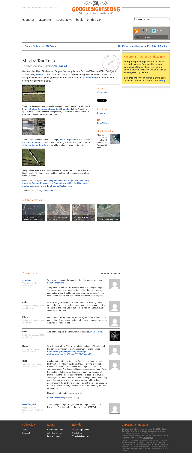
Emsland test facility (63, 183)
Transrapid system (40, 183)
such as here (96, 332)
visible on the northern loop (35, 145)
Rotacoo (162, 431)
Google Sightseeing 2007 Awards (42, 46)
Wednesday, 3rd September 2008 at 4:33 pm (32, 410)
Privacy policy (148, 438)
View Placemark (56, 283)
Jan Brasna (47, 190)
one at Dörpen (66, 140)
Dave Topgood (29, 404)
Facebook (147, 37)
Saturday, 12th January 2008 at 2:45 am (32, 365)
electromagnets (93, 77)
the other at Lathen (31, 142)
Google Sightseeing (92, 7)
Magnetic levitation (58, 180)
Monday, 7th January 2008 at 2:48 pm (31, 350)
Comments (105, 92)
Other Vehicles (103, 123)
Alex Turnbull (60, 66)
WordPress (148, 433)
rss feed (143, 30)
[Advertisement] (57, 53)
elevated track (43, 74)
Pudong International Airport (43, 109)
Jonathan (26, 280)
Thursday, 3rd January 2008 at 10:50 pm (32, 284)
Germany (101, 113)
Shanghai (65, 109)
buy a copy (159, 80)
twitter (160, 30)
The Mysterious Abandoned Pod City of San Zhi (142, 46)
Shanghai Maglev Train (60, 186)
